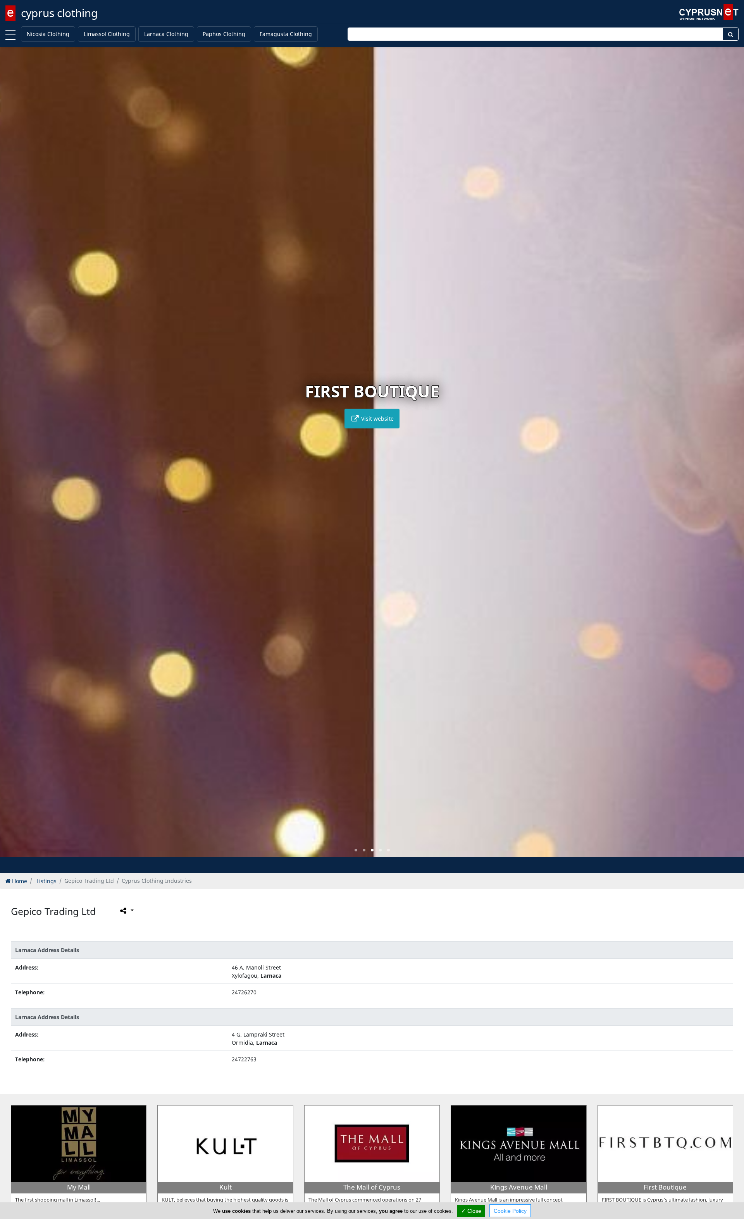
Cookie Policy (510, 1211)
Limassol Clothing (107, 34)
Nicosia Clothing (48, 34)
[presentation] (13, 457)
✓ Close (471, 1211)
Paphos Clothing (224, 34)
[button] (356, 850)
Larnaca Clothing (166, 34)
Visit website (377, 418)
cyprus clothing (59, 12)
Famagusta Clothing (286, 34)
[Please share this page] (126, 910)
